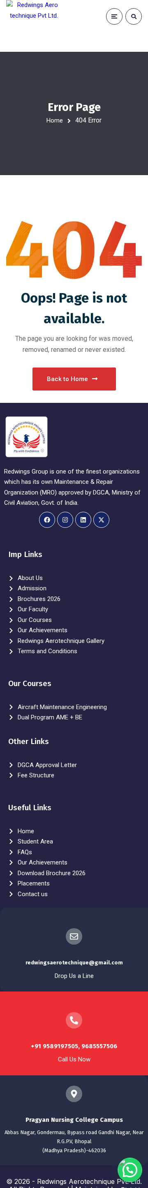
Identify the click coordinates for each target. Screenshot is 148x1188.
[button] (130, 1170)
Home (54, 120)
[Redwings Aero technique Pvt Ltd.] (32, 26)
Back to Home (67, 379)
